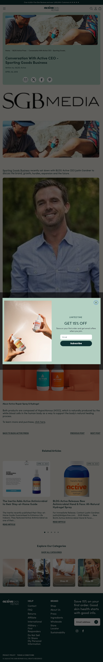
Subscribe (76, 343)
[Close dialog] (96, 302)
